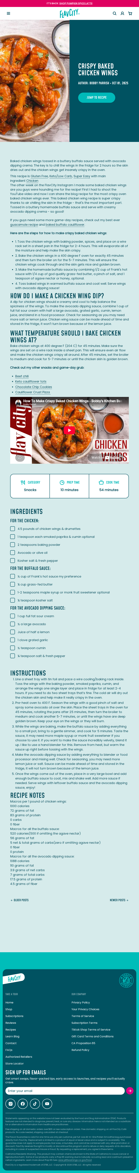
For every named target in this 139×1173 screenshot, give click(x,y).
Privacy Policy (81, 1002)
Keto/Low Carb (60, 176)
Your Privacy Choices (85, 1009)
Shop (8, 1009)
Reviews (10, 1023)
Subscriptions (14, 1016)
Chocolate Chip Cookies (33, 387)
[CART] (130, 13)
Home (9, 1002)
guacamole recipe (24, 224)
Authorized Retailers (18, 1057)
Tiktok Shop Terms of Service (91, 1030)
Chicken (32, 181)
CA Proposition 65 (83, 1043)
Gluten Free (39, 176)
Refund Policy (80, 1050)
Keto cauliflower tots (30, 381)
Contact (11, 1043)
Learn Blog (12, 1036)
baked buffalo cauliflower (65, 224)
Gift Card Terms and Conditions (93, 1036)
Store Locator (14, 1064)
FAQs (8, 1050)
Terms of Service (83, 1016)
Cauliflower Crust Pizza (33, 392)
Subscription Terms (84, 1023)
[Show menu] (8, 13)
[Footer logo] (14, 980)
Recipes (10, 1030)
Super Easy (82, 176)
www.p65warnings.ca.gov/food (75, 1160)
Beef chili (22, 376)
